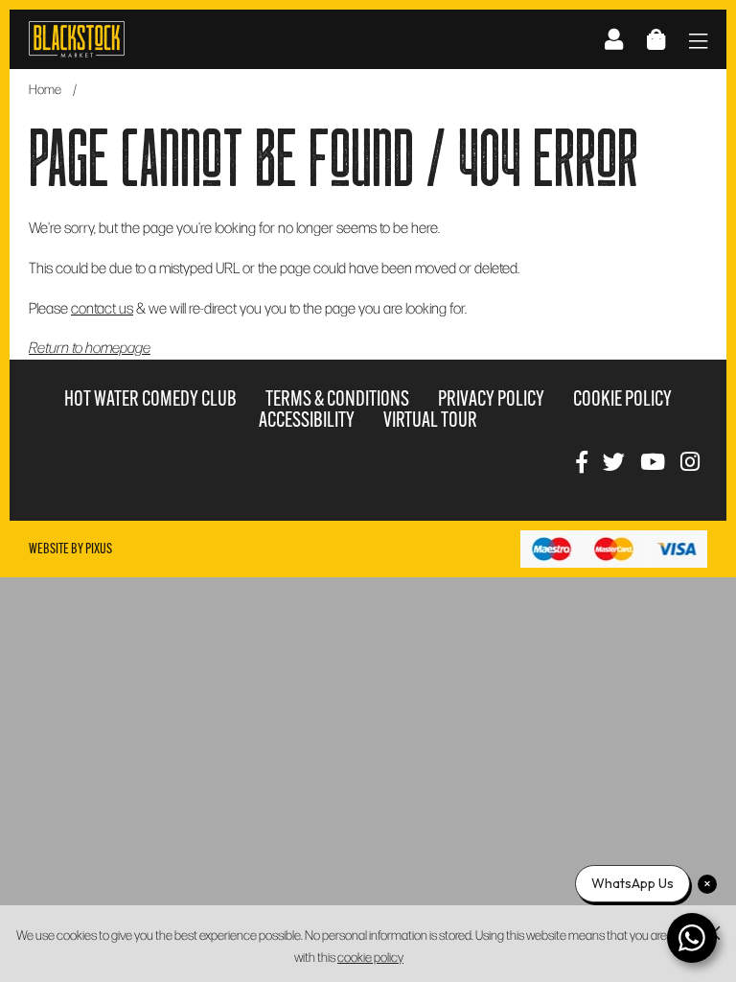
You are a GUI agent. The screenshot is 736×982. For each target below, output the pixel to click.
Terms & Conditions (337, 398)
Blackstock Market (77, 39)
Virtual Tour (430, 420)
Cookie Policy (622, 398)
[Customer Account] (614, 39)
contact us (102, 307)
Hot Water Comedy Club (150, 398)
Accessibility (307, 420)
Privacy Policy (491, 398)
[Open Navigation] (698, 43)
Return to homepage (89, 347)
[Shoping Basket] (656, 39)
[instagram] (690, 461)
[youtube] (652, 461)
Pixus (98, 548)
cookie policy (370, 956)
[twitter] (614, 461)
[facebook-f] (581, 461)
